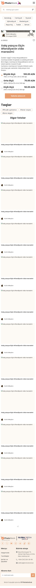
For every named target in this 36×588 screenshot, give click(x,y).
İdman (26, 25)
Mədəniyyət (23, 21)
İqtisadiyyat (11, 21)
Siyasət (28, 18)
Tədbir (18, 25)
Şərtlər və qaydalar (4, 560)
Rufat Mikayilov (11, 35)
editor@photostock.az (26, 563)
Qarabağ (7, 18)
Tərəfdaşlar (5, 556)
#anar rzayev (25, 110)
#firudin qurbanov (9, 110)
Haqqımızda (5, 553)
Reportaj (9, 25)
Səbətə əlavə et (18, 96)
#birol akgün (7, 113)
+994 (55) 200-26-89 (25, 560)
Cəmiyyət (18, 18)
